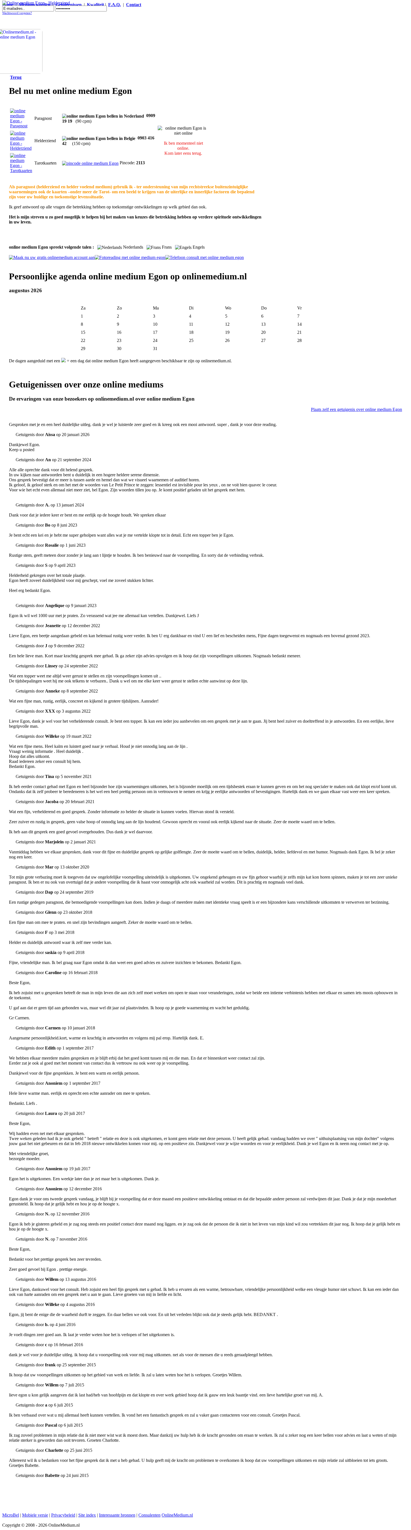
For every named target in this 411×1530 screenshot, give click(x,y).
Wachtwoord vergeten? (17, 13)
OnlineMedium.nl (177, 1515)
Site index (87, 1515)
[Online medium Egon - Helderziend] (36, 3)
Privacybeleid (63, 1515)
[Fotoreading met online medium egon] (130, 257)
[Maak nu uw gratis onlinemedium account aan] (52, 257)
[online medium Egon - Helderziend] (21, 148)
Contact (133, 4)
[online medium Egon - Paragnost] (21, 125)
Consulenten (149, 1515)
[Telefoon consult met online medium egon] (204, 257)
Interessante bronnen (117, 1515)
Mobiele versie (35, 1515)
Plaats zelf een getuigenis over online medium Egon (356, 409)
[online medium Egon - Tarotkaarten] (21, 170)
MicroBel (10, 1515)
